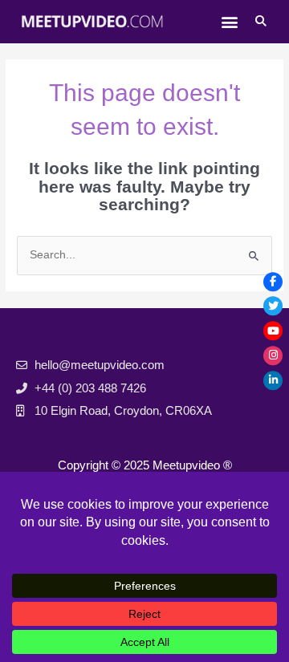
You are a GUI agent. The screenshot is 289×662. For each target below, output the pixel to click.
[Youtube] (273, 331)
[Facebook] (273, 281)
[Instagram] (273, 355)
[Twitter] (273, 306)
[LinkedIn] (273, 380)
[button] (229, 21)
